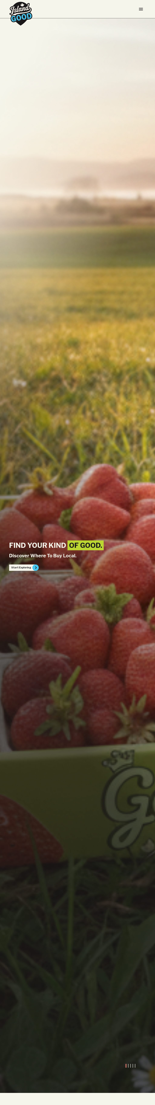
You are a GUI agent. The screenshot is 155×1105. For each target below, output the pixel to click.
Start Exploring (21, 567)
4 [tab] (132, 1066)
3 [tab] (130, 1066)
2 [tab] (128, 1066)
